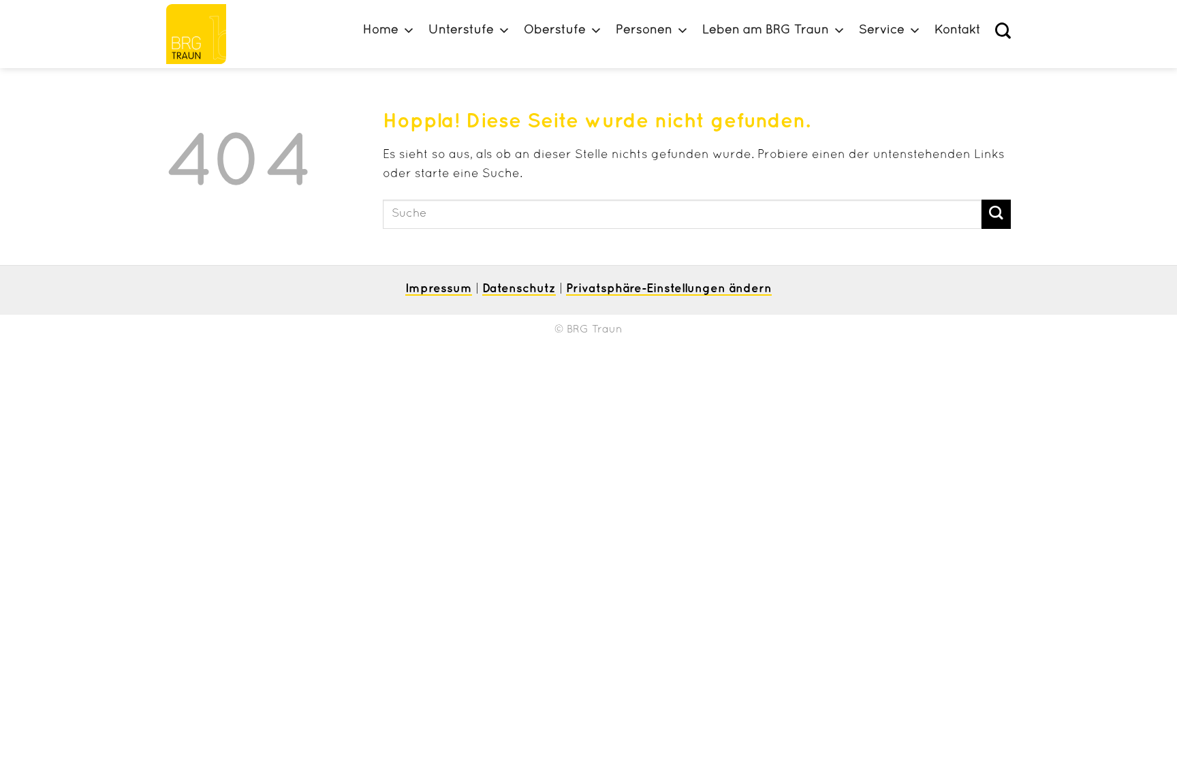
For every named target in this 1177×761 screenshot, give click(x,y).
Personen (644, 30)
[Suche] (1003, 30)
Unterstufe (461, 30)
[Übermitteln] (996, 214)
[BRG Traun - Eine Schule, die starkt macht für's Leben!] (202, 34)
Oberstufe (555, 30)
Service (882, 30)
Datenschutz (519, 288)
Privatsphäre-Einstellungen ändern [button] (669, 288)
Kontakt (958, 30)
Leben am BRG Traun (765, 30)
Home (380, 30)
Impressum (438, 288)
